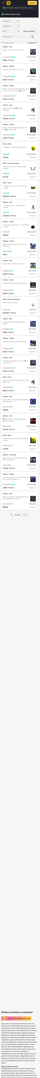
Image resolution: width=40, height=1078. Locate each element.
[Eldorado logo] (8, 3)
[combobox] (11, 21)
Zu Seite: (18, 515)
